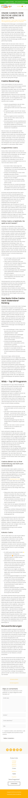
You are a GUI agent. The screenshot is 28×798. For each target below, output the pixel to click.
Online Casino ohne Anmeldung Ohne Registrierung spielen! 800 (13, 21)
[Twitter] (10, 749)
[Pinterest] (20, 749)
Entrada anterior (14, 679)
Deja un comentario (6, 20)
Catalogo (14, 761)
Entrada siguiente (14, 683)
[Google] (14, 749)
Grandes (14, 762)
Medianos (14, 764)
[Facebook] (7, 749)
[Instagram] (17, 749)
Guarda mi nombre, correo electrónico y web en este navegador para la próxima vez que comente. (14, 732)
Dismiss (23, 3)
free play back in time (15, 479)
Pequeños (14, 766)
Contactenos (14, 783)
